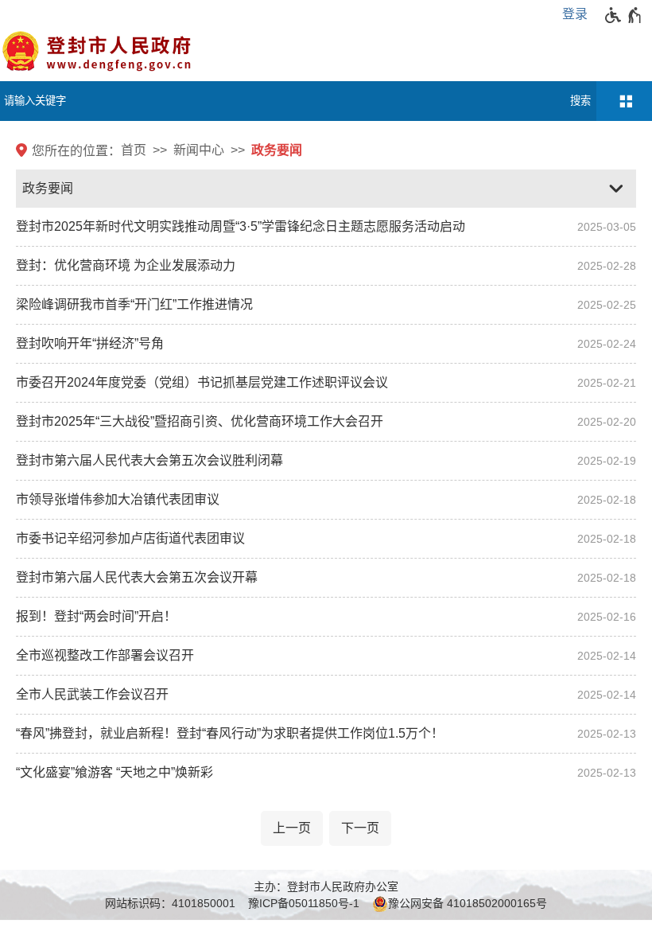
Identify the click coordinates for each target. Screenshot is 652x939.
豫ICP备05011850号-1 (303, 903)
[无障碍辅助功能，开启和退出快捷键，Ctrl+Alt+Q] (623, 15)
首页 (133, 150)
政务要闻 (276, 150)
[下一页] (360, 828)
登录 (575, 14)
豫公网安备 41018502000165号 (467, 903)
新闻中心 (198, 150)
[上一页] (292, 828)
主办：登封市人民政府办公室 (326, 886)
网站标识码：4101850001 (170, 903)
